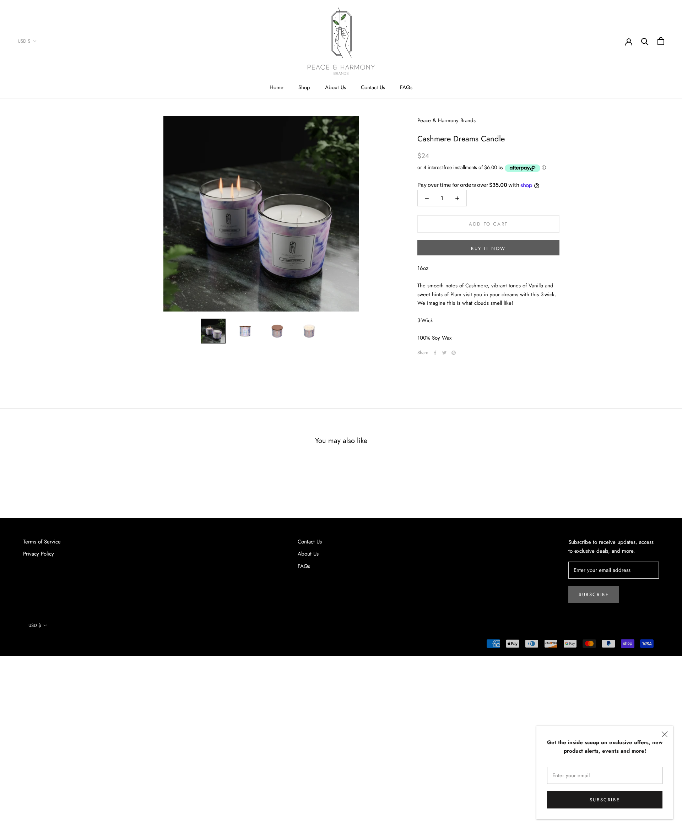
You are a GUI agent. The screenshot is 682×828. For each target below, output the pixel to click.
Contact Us (373, 87)
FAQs (406, 87)
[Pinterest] (453, 353)
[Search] (645, 41)
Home (276, 87)
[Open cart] (660, 41)
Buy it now (488, 248)
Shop (304, 87)
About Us (335, 87)
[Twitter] (444, 353)
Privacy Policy (38, 554)
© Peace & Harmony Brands (55, 645)
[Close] (664, 734)
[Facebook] (435, 353)
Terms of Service (42, 542)
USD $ (24, 41)
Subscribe (605, 799)
